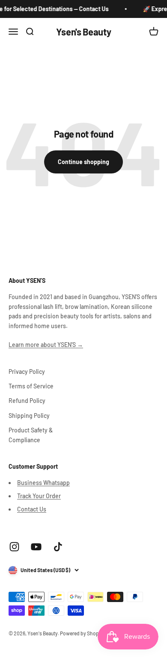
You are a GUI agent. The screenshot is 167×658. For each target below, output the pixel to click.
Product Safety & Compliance (31, 434)
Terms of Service (31, 386)
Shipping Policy (29, 415)
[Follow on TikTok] (58, 546)
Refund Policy (27, 400)
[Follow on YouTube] (36, 546)
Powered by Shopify (82, 633)
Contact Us (31, 509)
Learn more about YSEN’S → (46, 344)
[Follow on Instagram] (14, 546)
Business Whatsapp (43, 482)
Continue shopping (83, 161)
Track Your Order (39, 495)
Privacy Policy (27, 371)
